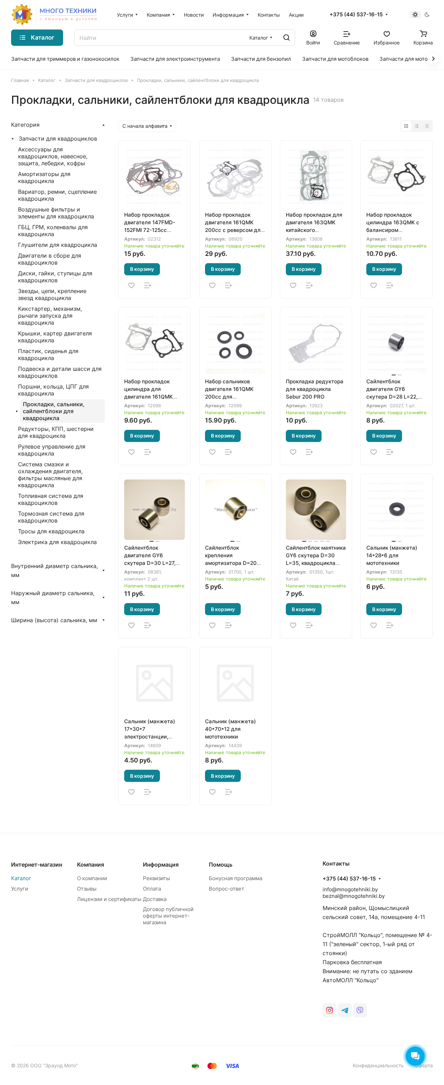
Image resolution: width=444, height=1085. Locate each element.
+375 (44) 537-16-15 (356, 14)
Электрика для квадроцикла (57, 542)
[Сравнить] (147, 285)
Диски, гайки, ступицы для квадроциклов (55, 277)
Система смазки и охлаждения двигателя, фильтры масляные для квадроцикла (50, 475)
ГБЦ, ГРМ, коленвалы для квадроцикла (53, 230)
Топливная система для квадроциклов (50, 499)
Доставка (154, 899)
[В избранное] (131, 285)
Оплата (152, 888)
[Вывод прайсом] (427, 126)
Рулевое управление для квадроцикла (51, 450)
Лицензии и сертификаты (109, 899)
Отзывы (86, 888)
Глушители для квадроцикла (57, 244)
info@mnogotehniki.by (350, 889)
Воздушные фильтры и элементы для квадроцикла (56, 213)
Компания (90, 864)
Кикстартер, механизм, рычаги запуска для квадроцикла (50, 315)
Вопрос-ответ (226, 888)
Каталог (21, 878)
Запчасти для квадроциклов (58, 138)
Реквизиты (156, 878)
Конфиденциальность (378, 1065)
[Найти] (286, 38)
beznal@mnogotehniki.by (354, 896)
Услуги (19, 888)
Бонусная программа (235, 878)
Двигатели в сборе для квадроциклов (49, 259)
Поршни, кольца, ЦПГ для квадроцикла (53, 390)
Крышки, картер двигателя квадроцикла (55, 337)
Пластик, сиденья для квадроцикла (48, 354)
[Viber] (360, 1010)
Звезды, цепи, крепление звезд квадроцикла (52, 294)
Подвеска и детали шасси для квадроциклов (60, 372)
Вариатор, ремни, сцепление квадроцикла (57, 195)
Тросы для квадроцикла (51, 531)
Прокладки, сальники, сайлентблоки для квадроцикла (54, 411)
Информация (161, 864)
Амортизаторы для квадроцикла (44, 177)
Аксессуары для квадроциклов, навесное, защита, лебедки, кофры (52, 156)
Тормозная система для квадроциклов (51, 517)
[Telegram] (345, 1010)
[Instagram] (329, 1010)
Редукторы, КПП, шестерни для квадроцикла (56, 432)
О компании (92, 878)
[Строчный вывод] (416, 126)
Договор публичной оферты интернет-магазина (168, 916)
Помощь (220, 864)
